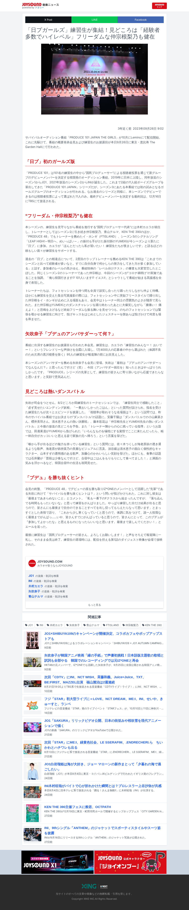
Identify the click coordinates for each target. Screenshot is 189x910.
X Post (48, 19)
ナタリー (39, 7)
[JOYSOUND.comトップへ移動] (159, 6)
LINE (94, 19)
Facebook (141, 19)
